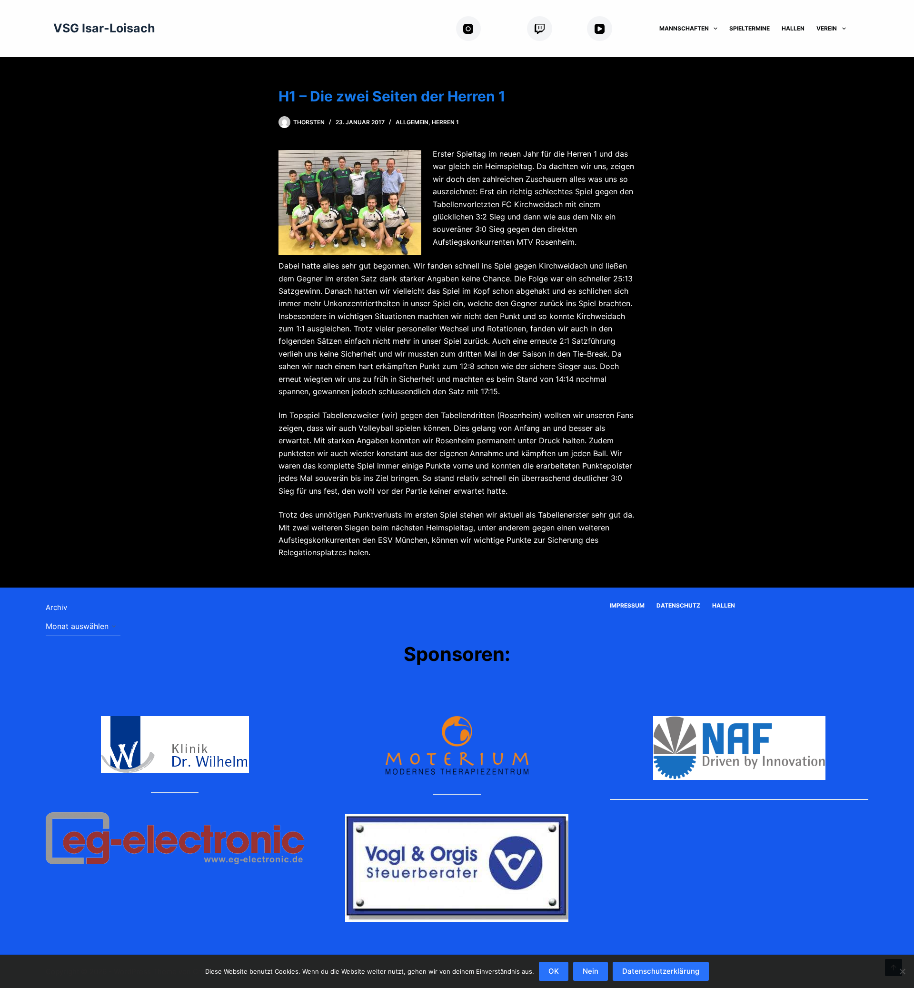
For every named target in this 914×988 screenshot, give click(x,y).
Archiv (56, 607)
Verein (826, 28)
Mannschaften (684, 28)
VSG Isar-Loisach (104, 28)
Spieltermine (749, 28)
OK (553, 971)
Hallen (793, 28)
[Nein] (902, 971)
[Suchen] (864, 28)
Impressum (627, 605)
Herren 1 (445, 122)
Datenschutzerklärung (660, 971)
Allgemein (412, 122)
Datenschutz (678, 605)
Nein (590, 971)
